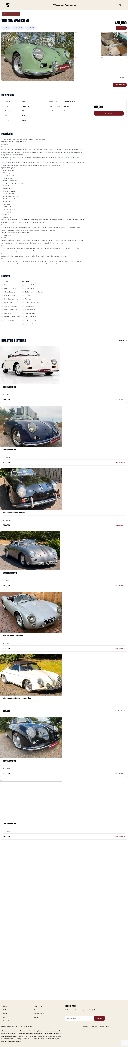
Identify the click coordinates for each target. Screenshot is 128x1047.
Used (23, 102)
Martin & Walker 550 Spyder (13, 635)
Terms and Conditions (90, 1026)
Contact (6, 1021)
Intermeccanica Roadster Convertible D (17, 698)
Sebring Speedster (10, 573)
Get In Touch (121, 28)
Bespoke (37, 1010)
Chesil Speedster (9, 387)
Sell (4, 1010)
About (5, 1013)
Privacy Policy (105, 1026)
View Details (119, 400)
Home (5, 1006)
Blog (4, 1017)
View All (121, 340)
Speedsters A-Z (39, 1013)
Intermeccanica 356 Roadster (14, 512)
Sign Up (99, 1018)
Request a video (120, 85)
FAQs (36, 1017)
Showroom (38, 1006)
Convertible (25, 106)
